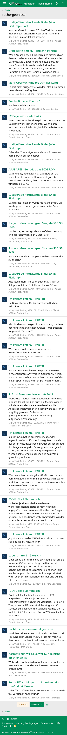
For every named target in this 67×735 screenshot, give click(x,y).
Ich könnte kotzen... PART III (26, 299)
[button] (3, 718)
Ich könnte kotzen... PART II (26, 320)
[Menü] (4, 3)
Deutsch (13, 718)
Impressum (7, 723)
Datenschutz (47, 723)
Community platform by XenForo (28, 732)
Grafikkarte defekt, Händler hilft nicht (32, 51)
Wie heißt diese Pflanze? (24, 101)
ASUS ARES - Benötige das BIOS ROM (31, 169)
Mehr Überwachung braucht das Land (33, 82)
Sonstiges (59, 94)
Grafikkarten (57, 75)
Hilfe (57, 723)
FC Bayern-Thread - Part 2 (24, 116)
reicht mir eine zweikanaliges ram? (30, 629)
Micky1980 (13, 40)
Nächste (35, 704)
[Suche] (63, 4)
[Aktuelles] (57, 4)
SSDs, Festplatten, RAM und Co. (32, 240)
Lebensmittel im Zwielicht (24, 555)
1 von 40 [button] (23, 704)
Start (4, 726)
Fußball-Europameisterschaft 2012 (30, 394)
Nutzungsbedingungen (27, 723)
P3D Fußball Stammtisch (24, 499)
